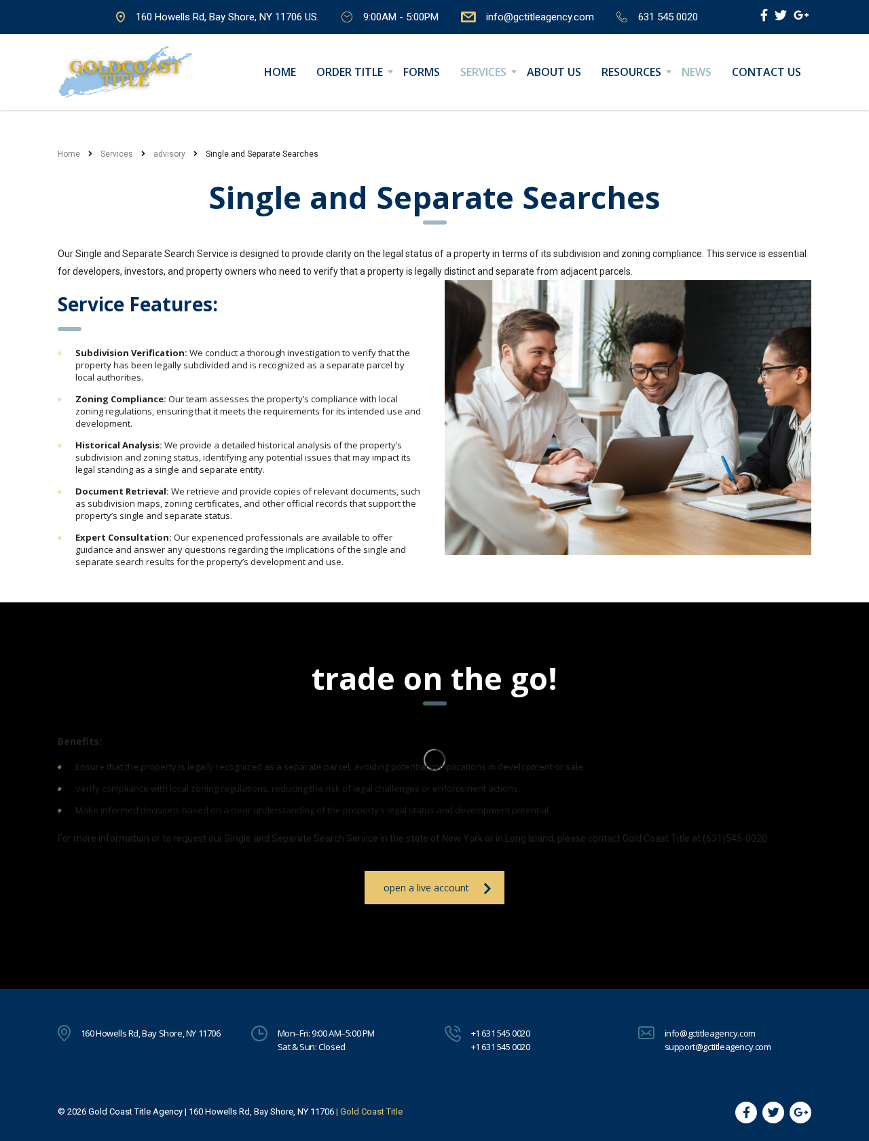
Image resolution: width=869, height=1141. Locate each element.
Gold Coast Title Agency (135, 1111)
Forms (421, 71)
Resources (631, 71)
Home (280, 71)
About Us (554, 71)
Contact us (766, 71)
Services (483, 71)
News (696, 71)
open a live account (426, 887)
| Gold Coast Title (369, 1111)
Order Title (349, 71)
